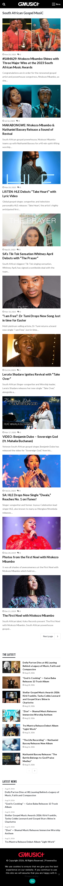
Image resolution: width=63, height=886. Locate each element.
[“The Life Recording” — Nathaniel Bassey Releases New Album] (11, 744)
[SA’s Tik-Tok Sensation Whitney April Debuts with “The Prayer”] (31, 230)
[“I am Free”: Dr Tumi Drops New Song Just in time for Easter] (31, 292)
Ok (32, 881)
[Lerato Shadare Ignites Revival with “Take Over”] (31, 350)
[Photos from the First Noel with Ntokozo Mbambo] (31, 533)
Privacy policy (31, 876)
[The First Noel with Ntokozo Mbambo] (31, 591)
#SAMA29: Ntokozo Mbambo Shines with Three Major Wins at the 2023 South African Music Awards (30, 63)
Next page (48, 636)
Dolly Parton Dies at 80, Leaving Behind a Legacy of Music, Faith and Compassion (41, 666)
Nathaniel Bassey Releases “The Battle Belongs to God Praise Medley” (40, 757)
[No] (59, 874)
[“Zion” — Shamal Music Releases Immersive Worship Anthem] (11, 716)
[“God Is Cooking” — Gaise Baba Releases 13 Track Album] (11, 682)
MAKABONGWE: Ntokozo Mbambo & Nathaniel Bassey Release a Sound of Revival (28, 129)
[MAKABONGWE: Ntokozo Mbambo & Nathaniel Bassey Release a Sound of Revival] (31, 101)
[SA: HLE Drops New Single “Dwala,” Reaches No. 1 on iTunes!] (31, 471)
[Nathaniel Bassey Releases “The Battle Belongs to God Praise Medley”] (11, 759)
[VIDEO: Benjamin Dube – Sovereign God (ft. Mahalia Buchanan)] (31, 412)
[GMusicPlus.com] (29, 4)
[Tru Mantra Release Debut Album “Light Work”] (11, 730)
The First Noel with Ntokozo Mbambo (28, 615)
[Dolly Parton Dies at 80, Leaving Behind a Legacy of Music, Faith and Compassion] (11, 667)
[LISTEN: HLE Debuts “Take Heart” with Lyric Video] (31, 167)
